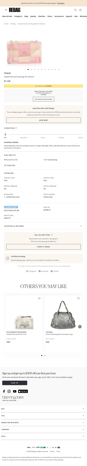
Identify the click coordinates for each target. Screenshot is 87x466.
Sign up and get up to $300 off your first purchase (29, 373)
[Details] (52, 235)
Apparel (69, 16)
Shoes (49, 16)
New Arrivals (7, 16)
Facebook (44, 271)
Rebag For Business (10, 423)
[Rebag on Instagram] (9, 391)
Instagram (32, 271)
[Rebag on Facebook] (4, 391)
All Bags (13, 24)
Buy (3, 409)
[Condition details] (16, 128)
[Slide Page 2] (45, 355)
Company (5, 429)
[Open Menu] (6, 10)
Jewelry (33, 16)
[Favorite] (39, 298)
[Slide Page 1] (42, 355)
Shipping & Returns (14, 226)
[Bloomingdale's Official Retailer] (13, 398)
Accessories (59, 16)
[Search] (75, 10)
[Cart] (80, 10)
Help (3, 436)
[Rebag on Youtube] (15, 391)
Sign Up (14, 383)
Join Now (43, 120)
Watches (41, 16)
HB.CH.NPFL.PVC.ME (11, 210)
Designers (18, 16)
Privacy (52, 451)
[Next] (80, 326)
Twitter (56, 271)
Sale (76, 16)
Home (6, 24)
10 (59, 69)
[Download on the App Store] (23, 391)
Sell (3, 416)
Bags (26, 16)
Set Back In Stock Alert (43, 99)
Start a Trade (43, 247)
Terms (58, 451)
